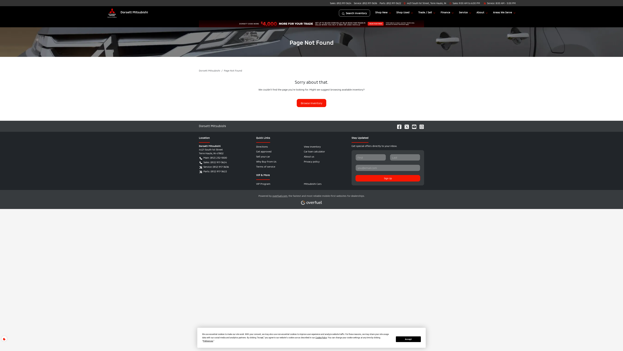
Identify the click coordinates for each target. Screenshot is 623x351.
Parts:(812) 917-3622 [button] (215, 171)
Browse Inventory (311, 103)
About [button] (480, 12)
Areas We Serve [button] (502, 12)
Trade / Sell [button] (425, 12)
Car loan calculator (314, 151)
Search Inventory (356, 13)
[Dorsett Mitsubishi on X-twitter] (405, 126)
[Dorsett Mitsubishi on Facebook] (398, 126)
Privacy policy (312, 161)
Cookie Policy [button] (321, 338)
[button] (425, 3)
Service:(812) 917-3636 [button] (216, 166)
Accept (408, 339)
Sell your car (263, 156)
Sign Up (388, 178)
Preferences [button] (208, 341)
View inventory (312, 146)
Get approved (263, 151)
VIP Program (263, 183)
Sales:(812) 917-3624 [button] (215, 162)
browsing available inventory (346, 89)
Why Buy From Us (266, 161)
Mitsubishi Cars (313, 183)
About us (309, 156)
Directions (262, 146)
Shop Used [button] (402, 12)
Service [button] (463, 12)
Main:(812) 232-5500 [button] (215, 157)
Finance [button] (445, 12)
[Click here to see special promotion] (311, 22)
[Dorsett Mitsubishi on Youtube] (413, 126)
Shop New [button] (381, 12)
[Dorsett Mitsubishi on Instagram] (420, 126)
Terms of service (265, 166)
